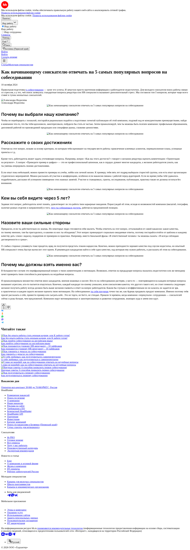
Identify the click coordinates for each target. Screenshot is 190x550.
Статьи (4, 64)
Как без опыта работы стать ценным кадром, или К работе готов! (34, 338)
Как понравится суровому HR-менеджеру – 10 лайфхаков (30, 349)
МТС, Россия (50, 387)
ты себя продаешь (100, 291)
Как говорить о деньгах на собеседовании (22, 354)
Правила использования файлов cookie (52, 15)
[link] (6, 45)
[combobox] (13, 541)
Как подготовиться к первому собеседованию (24, 375)
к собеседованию (34, 89)
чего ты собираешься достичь (66, 207)
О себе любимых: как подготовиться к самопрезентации (29, 359)
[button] (4, 51)
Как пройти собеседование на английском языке (25, 343)
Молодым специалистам (20, 64)
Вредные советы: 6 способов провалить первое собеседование (32, 370)
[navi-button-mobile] (4, 60)
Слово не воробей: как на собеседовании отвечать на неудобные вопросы (38, 365)
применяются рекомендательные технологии (60, 528)
